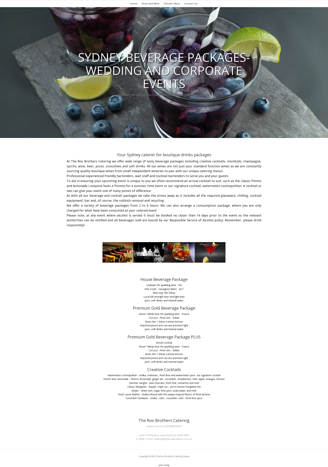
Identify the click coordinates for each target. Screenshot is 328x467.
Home (134, 3)
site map (164, 465)
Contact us (191, 3)
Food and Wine (151, 3)
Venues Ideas (172, 3)
